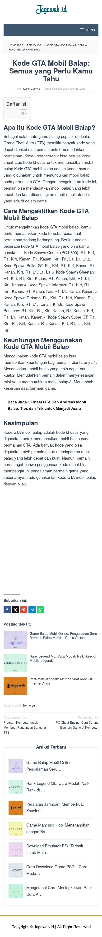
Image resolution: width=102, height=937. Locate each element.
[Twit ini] (15, 609)
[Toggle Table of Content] (20, 113)
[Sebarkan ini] (7, 609)
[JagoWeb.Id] (51, 9)
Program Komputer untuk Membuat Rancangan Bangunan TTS (25, 724)
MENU (90, 29)
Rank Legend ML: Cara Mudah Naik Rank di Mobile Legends (63, 658)
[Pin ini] (23, 609)
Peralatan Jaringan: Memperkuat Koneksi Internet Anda (61, 681)
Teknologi (29, 705)
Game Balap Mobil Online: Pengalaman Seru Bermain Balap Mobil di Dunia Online (63, 635)
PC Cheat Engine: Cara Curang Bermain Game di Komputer (77, 722)
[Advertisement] (51, 541)
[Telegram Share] (32, 609)
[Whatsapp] (40, 609)
